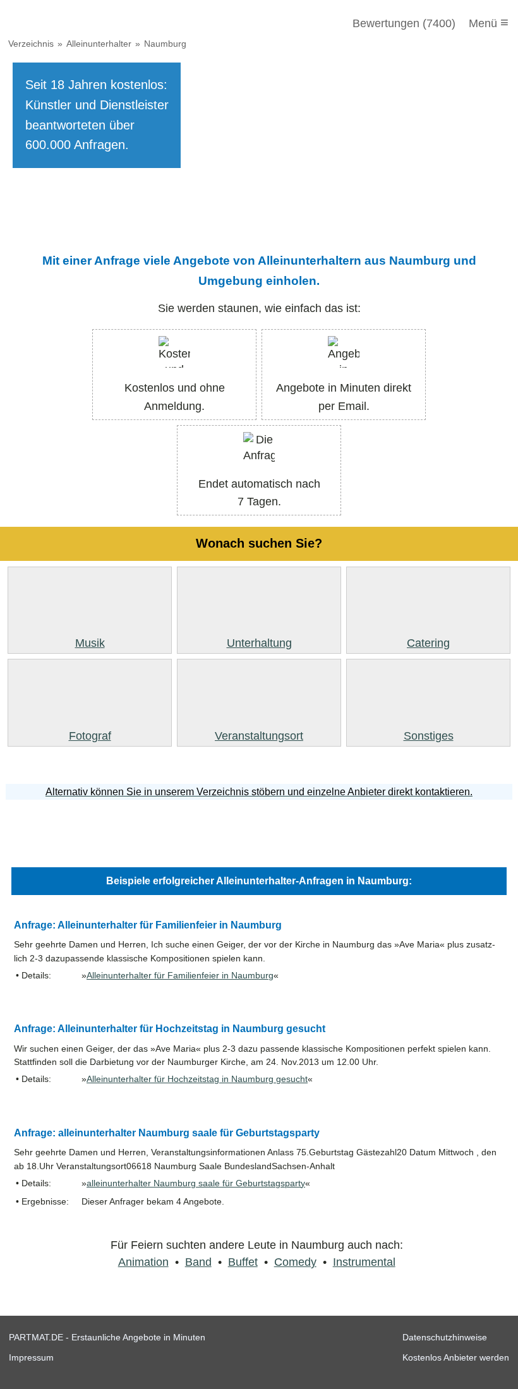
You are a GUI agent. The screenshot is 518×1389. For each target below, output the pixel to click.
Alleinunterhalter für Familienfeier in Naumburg (180, 975)
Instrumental (364, 1262)
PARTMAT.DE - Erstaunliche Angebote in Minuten (107, 1337)
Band (198, 1262)
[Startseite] (77, 23)
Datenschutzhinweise (444, 1337)
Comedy (295, 1262)
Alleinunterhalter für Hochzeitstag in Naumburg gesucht (197, 1079)
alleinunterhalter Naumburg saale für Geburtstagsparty (196, 1183)
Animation (143, 1262)
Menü (489, 22)
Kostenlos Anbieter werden (455, 1357)
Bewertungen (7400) (403, 23)
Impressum (31, 1357)
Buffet (243, 1262)
